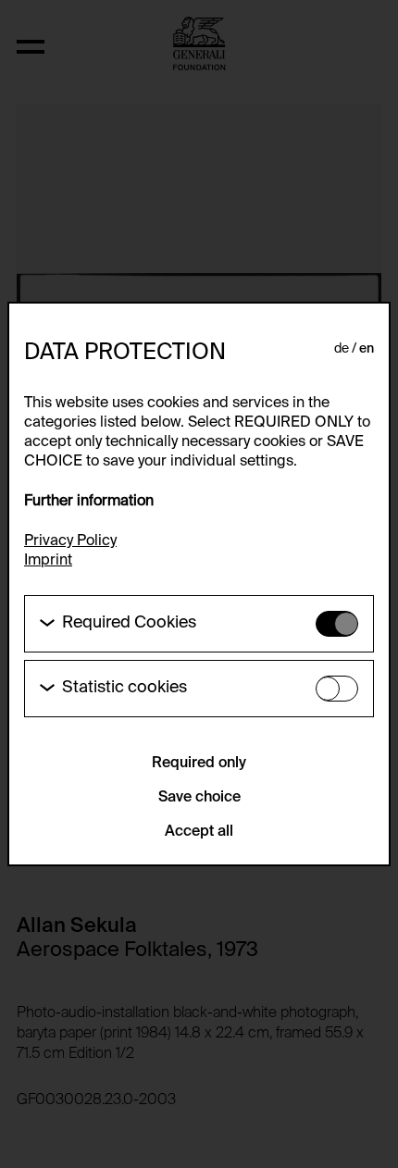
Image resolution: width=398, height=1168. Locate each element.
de (341, 348)
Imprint (48, 560)
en (366, 348)
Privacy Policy (70, 541)
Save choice (199, 797)
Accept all (199, 832)
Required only (199, 763)
